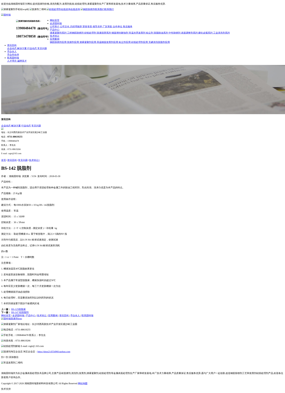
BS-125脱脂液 (18, 309)
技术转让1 (34, 160)
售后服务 (127, 26)
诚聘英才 (22, 61)
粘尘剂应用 (125, 42)
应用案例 (54, 39)
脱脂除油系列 (161, 33)
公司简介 (55, 26)
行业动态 (32, 48)
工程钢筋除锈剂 (75, 33)
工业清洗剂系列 (221, 33)
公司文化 (65, 26)
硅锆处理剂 (90, 33)
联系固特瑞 (13, 57)
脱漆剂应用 (73, 42)
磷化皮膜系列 (205, 33)
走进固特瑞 (56, 23)
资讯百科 (12, 45)
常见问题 (42, 48)
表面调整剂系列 (189, 33)
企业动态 (12, 48)
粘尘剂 (150, 33)
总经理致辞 (76, 26)
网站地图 (82, 383)
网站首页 (54, 20)
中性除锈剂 (175, 33)
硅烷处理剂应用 (139, 42)
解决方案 (22, 48)
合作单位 (118, 26)
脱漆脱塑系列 (104, 33)
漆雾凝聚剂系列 (58, 33)
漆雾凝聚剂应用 (88, 42)
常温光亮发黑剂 (137, 33)
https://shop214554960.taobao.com (53, 351)
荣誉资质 (88, 26)
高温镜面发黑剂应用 (108, 42)
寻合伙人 (12, 51)
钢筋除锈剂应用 (58, 42)
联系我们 (109, 9)
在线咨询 (75, 9)
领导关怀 (98, 26)
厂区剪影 (108, 26)
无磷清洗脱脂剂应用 (159, 42)
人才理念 (12, 61)
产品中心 (54, 29)
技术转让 (54, 36)
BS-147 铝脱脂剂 (20, 312)
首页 (3, 160)
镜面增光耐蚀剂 (120, 33)
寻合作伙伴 (13, 54)
